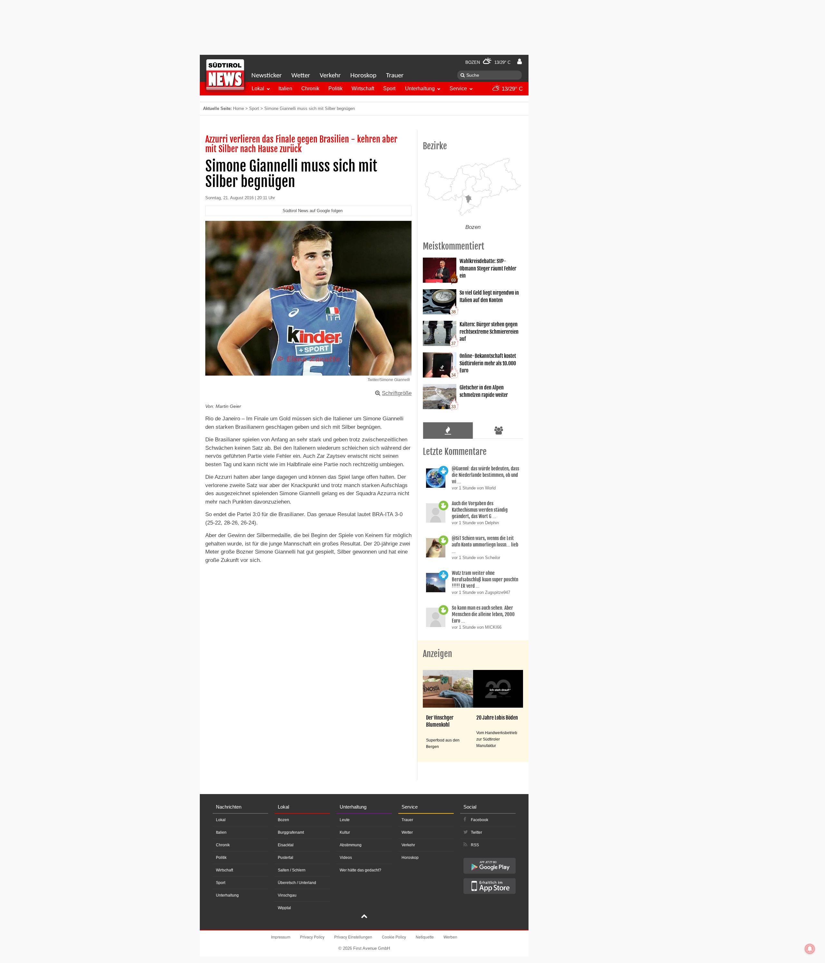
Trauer (394, 75)
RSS (475, 845)
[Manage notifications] (810, 949)
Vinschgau (287, 895)
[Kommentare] (448, 430)
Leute (345, 820)
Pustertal (285, 857)
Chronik (310, 88)
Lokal (258, 88)
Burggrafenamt (291, 832)
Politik (335, 88)
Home (238, 108)
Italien (285, 88)
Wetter (300, 75)
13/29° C (511, 89)
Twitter (476, 832)
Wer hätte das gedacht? (360, 870)
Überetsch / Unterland (297, 882)
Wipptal (284, 908)
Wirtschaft (363, 88)
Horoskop (363, 75)
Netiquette (425, 936)
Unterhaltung (420, 88)
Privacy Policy (312, 936)
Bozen (283, 820)
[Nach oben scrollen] (364, 917)
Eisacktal (286, 845)
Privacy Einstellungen (353, 936)
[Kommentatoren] (499, 430)
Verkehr (330, 75)
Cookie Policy (394, 936)
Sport (389, 88)
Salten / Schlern (292, 870)
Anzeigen (437, 654)
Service (458, 88)
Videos (346, 857)
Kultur (345, 832)
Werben (450, 936)
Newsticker (266, 75)
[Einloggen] (519, 61)
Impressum (280, 936)
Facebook (479, 820)
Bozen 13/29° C (487, 62)
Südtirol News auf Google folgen (313, 210)
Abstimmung (351, 845)
